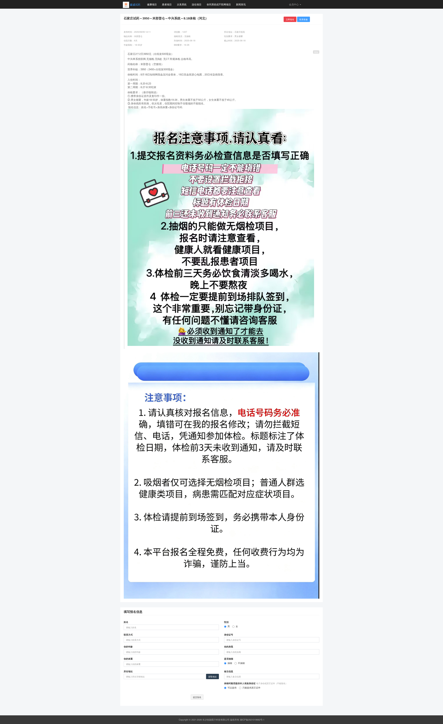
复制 (316, 52)
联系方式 (128, 634)
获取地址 (212, 676)
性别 (226, 622)
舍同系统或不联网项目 (219, 4)
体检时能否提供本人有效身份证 (255, 683)
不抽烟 (241, 663)
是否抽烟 (228, 658)
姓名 (126, 622)
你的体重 (128, 658)
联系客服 (303, 19)
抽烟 (230, 663)
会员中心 (294, 4)
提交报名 (197, 697)
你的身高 (228, 646)
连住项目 (196, 4)
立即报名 (290, 19)
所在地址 (128, 671)
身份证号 (228, 634)
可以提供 (232, 687)
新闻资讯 (241, 4)
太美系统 (182, 4)
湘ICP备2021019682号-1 (252, 719)
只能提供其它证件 (251, 687)
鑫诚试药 (135, 4)
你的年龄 (128, 646)
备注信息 (228, 671)
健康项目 (152, 4)
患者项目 (167, 4)
